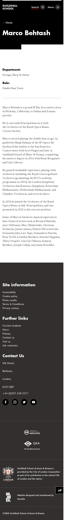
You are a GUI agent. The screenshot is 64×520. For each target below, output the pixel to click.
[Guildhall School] (10, 7)
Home (9, 22)
